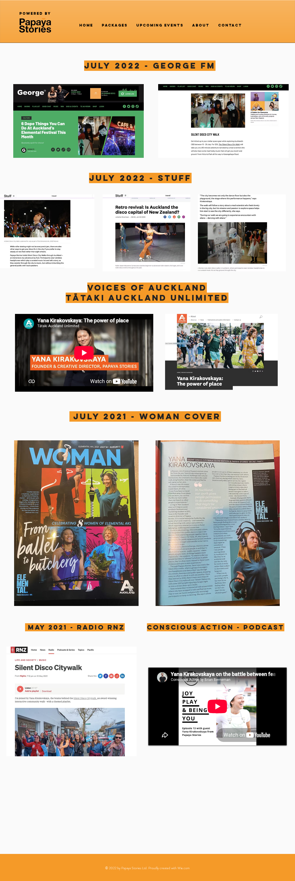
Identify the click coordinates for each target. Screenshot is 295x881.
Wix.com (183, 868)
